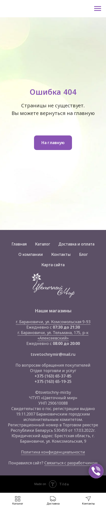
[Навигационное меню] (97, 8)
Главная (19, 244)
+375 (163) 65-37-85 (53, 376)
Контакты (61, 254)
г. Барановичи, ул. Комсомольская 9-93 (53, 321)
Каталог (42, 244)
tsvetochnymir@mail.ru (53, 354)
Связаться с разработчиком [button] (71, 463)
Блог (83, 254)
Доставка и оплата (76, 244)
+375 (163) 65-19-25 (53, 381)
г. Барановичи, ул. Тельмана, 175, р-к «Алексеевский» (53, 335)
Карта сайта (53, 264)
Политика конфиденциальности (53, 452)
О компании (30, 254)
